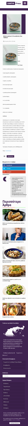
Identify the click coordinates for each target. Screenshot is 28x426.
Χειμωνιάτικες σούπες (8, 317)
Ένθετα (5, 392)
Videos (5, 405)
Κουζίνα (5, 399)
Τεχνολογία (6, 386)
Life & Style (6, 395)
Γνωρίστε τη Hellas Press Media (12, 362)
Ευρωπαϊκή (10, 156)
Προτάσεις (6, 389)
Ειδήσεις (6, 383)
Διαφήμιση (6, 365)
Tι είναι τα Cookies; (16, 419)
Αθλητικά (6, 402)
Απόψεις (5, 408)
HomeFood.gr (8, 150)
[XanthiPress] (14, 3)
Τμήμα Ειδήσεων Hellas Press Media (17, 179)
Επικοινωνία (7, 368)
